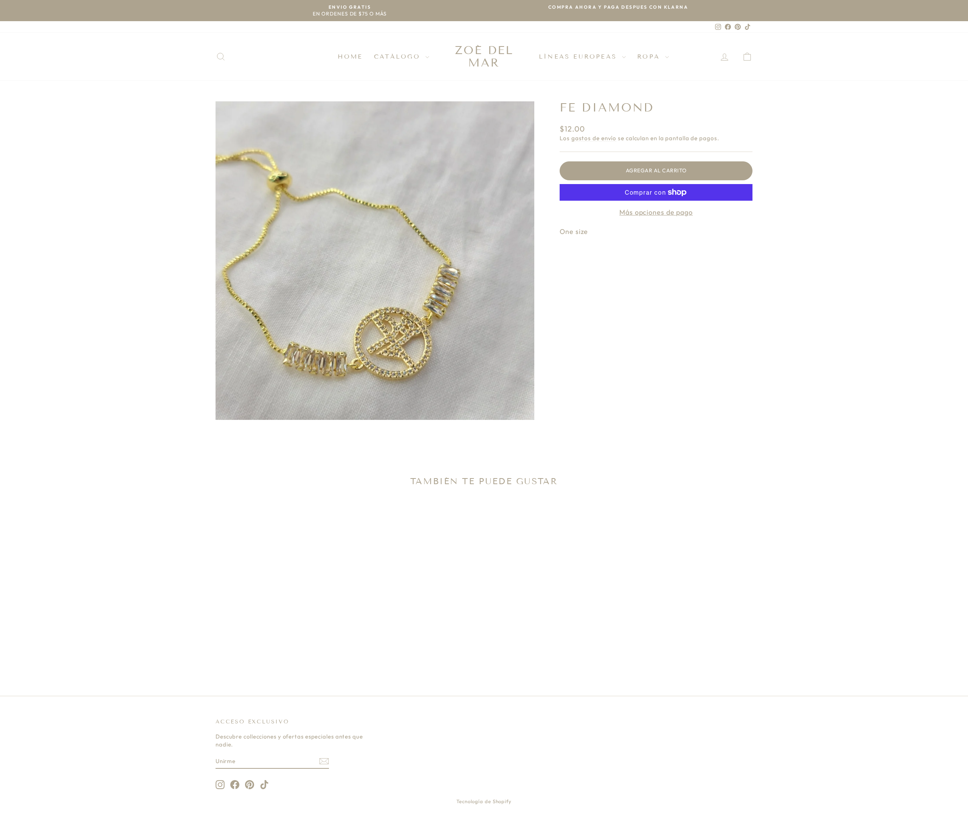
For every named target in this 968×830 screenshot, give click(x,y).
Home (350, 56)
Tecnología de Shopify (484, 801)
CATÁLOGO (399, 56)
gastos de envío (594, 138)
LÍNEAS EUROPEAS (579, 56)
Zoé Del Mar (484, 56)
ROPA (650, 56)
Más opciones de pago (656, 212)
